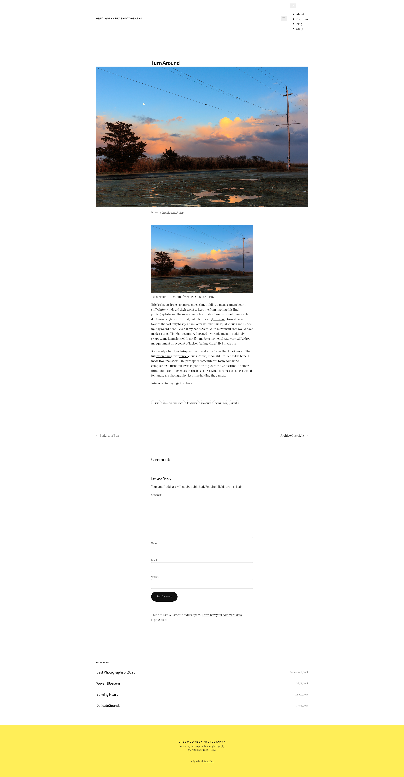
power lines (221, 402)
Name (154, 543)
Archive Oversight (292, 435)
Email (154, 560)
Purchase (186, 383)
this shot (219, 319)
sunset (183, 355)
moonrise (206, 402)
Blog (181, 212)
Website (155, 576)
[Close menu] (293, 5)
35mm (156, 402)
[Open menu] (284, 18)
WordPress (209, 761)
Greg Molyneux (169, 212)
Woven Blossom (108, 683)
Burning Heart (107, 694)
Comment (156, 494)
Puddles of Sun (109, 435)
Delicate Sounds (108, 705)
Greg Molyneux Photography (119, 18)
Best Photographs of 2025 (116, 672)
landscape (162, 375)
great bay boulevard (173, 402)
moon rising (164, 355)
